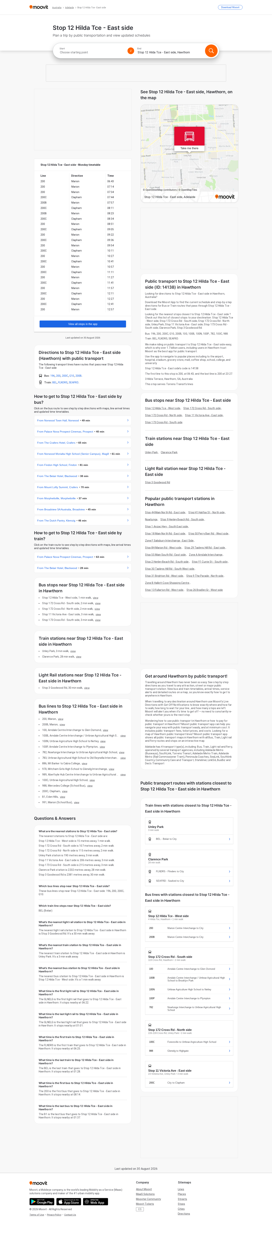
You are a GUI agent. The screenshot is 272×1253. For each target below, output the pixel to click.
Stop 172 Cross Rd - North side (163, 415)
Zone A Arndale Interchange (205, 554)
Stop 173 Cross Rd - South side (163, 422)
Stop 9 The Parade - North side (204, 575)
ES (140, 1209)
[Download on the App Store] (68, 1201)
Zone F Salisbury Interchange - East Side (169, 540)
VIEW (95, 597)
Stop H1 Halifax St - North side (206, 512)
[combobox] (92, 52)
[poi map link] (189, 153)
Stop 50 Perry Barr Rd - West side (208, 533)
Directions (184, 1213)
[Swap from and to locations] (130, 50)
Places (182, 1194)
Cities (181, 1208)
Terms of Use (36, 1214)
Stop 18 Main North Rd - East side (165, 533)
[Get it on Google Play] (41, 1201)
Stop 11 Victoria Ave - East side (204, 415)
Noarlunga (151, 519)
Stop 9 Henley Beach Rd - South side (182, 519)
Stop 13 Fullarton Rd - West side (164, 589)
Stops (181, 1203)
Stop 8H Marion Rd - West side (163, 547)
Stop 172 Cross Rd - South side (202, 408)
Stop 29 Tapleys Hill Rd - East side (204, 547)
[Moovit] (38, 7)
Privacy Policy (54, 1214)
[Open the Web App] (95, 1201)
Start (62, 48)
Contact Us (70, 1214)
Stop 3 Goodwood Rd (157, 482)
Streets (182, 1199)
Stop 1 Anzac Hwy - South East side (166, 526)
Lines (181, 1189)
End (139, 48)
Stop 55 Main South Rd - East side (165, 554)
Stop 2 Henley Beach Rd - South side (167, 561)
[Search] (211, 50)
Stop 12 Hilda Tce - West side (162, 408)
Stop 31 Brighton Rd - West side (164, 575)
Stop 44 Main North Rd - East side (165, 512)
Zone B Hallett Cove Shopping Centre (167, 582)
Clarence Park (169, 452)
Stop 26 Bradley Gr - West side (205, 589)
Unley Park (151, 452)
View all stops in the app (82, 324)
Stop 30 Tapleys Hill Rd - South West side (169, 568)
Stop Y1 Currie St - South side (210, 561)
